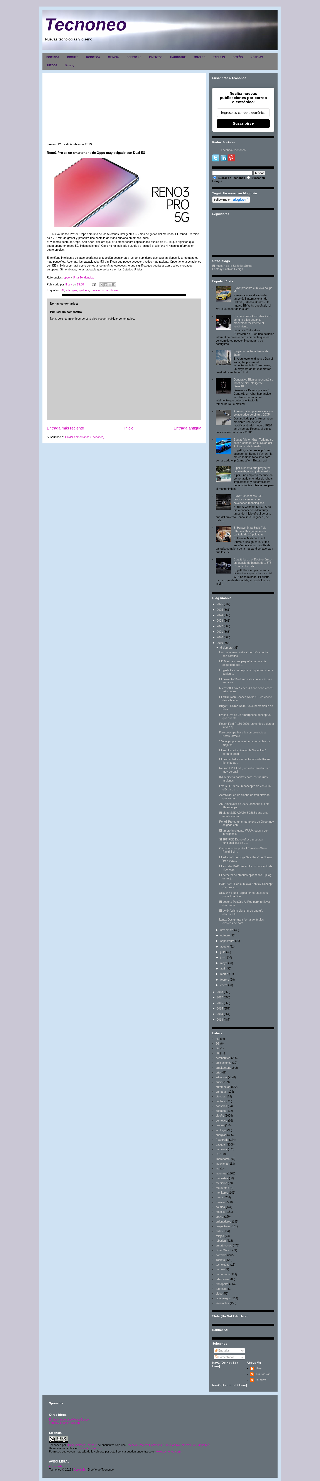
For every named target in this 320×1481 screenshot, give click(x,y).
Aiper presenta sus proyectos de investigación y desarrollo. (252, 469)
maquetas (222, 1178)
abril (223, 968)
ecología (221, 1130)
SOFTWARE (134, 57)
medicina (221, 1183)
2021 (220, 631)
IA (217, 1154)
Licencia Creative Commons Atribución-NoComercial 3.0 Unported (167, 1445)
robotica (221, 1240)
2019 (220, 642)
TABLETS (219, 57)
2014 (220, 1014)
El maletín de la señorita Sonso (69, 1419)
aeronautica (223, 1058)
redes (219, 1231)
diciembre (226, 647)
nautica (220, 1207)
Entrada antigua (187, 428)
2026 (220, 604)
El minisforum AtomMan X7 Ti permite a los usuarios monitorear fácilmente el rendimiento (252, 321)
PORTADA (52, 57)
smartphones (110, 290)
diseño (220, 1115)
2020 (220, 637)
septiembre (227, 941)
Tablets (220, 1259)
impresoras (223, 1159)
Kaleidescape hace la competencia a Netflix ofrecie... (242, 734)
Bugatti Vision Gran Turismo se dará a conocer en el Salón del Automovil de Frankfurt (253, 443)
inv (217, 1168)
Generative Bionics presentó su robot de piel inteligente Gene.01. (253, 383)
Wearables (222, 1303)
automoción (223, 1087)
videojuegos (223, 1298)
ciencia (220, 1096)
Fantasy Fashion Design (227, 269)
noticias (221, 1211)
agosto (224, 946)
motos (220, 1197)
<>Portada (55, 1466)
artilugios (71, 290)
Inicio (128, 428)
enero (223, 985)
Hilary (258, 1368)
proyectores (223, 1226)
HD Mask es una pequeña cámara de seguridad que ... (242, 663)
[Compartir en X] (110, 284)
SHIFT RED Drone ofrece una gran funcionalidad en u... (241, 841)
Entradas (223, 1350)
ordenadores (223, 1221)
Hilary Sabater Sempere (82, 1445)
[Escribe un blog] (105, 284)
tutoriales (221, 1288)
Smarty (69, 65)
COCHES (72, 57)
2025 (220, 609)
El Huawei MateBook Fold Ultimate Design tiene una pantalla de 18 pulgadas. (250, 531)
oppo (67, 277)
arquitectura (223, 1067)
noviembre (226, 930)
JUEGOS (51, 65)
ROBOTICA (93, 57)
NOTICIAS (257, 57)
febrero (224, 979)
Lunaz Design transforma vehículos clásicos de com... (241, 921)
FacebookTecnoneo (233, 150)
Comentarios (225, 1357)
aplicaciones (223, 1062)
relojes (220, 1236)
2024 (220, 615)
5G (62, 290)
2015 (220, 1008)
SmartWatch (223, 1250)
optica (219, 1216)
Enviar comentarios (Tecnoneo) (84, 437)
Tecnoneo (86, 24)
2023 (220, 620)
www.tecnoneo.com (91, 1448)
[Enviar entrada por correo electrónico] (93, 284)
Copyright (80, 1469)
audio (219, 1082)
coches (220, 1101)
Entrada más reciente (65, 428)
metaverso (222, 1187)
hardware (221, 1149)
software (221, 1255)
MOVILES (199, 57)
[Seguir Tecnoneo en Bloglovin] (231, 201)
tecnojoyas (222, 1264)
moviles (96, 290)
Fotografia (222, 1139)
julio (222, 952)
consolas (221, 1106)
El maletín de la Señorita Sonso (232, 265)
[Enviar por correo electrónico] (101, 284)
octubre (225, 935)
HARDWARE (178, 57)
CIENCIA (113, 57)
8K (217, 1053)
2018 (220, 992)
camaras (221, 1091)
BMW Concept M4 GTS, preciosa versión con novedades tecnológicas (249, 499)
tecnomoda (223, 1274)
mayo (223, 963)
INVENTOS (155, 57)
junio (223, 957)
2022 (220, 626)
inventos (221, 1173)
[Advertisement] (124, 109)
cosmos (221, 1110)
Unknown (260, 1380)
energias (221, 1135)
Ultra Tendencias (83, 277)
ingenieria (222, 1163)
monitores (222, 1192)
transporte (222, 1284)
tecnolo (220, 1269)
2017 (220, 997)
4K (217, 1038)
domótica (221, 1120)
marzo (224, 974)
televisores (222, 1279)
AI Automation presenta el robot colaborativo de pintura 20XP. (253, 413)
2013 (220, 1019)
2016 (220, 1003)
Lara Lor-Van (262, 1374)
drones (220, 1125)
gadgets (84, 290)
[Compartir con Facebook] (114, 284)
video (219, 1293)
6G (217, 1048)
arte (218, 1072)
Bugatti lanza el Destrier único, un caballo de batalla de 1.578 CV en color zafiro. (253, 563)
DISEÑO (238, 57)
